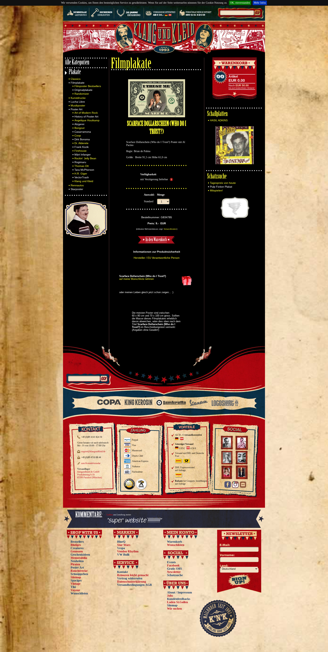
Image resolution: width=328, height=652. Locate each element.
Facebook (173, 565)
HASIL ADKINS (219, 120)
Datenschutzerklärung (131, 581)
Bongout (79, 127)
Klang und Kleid (83, 181)
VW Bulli (123, 554)
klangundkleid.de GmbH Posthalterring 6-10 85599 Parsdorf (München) (89, 474)
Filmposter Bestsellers (87, 86)
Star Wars (123, 545)
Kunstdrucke (78, 97)
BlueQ (121, 541)
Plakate (75, 72)
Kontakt (122, 571)
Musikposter (78, 105)
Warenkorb (174, 541)
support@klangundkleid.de (93, 451)
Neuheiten (77, 561)
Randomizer (81, 93)
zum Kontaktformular (90, 463)
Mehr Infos (260, 2)
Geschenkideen (80, 554)
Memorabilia (79, 557)
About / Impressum (179, 592)
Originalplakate (83, 89)
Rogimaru (80, 162)
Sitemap (76, 577)
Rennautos (77, 185)
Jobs (170, 595)
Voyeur (75, 590)
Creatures (77, 548)
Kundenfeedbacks (178, 598)
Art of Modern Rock (86, 112)
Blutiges (76, 545)
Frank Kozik (81, 146)
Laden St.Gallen (177, 602)
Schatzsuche (217, 177)
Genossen (77, 551)
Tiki (73, 587)
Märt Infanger (82, 154)
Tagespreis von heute (223, 182)
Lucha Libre (78, 101)
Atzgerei (79, 124)
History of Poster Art (86, 116)
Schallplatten (217, 114)
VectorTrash (81, 177)
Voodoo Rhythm (127, 551)
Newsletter (174, 571)
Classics (75, 78)
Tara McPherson (84, 169)
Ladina (110, 514)
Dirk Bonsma (82, 139)
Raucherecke (79, 570)
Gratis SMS (174, 568)
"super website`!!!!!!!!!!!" (134, 520)
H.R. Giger (80, 173)
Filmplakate (77, 82)
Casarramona (82, 131)
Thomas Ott (81, 165)
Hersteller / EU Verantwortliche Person (157, 257)
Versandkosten (170, 229)
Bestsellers (77, 541)
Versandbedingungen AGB (134, 584)
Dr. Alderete (81, 143)
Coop (77, 135)
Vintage (75, 583)
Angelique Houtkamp (86, 120)
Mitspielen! (216, 190)
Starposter (77, 189)
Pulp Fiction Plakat (221, 186)
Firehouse (80, 150)
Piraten (75, 564)
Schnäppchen (79, 574)
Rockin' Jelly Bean (85, 158)
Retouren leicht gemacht (132, 575)
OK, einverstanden (240, 2)
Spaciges (76, 580)
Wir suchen (174, 608)
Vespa (121, 548)
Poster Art (76, 109)
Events (171, 562)
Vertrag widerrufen (129, 578)
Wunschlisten (79, 593)
